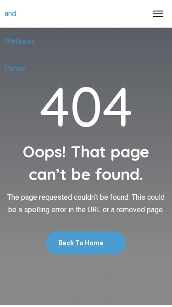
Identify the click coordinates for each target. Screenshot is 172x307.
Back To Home (82, 243)
